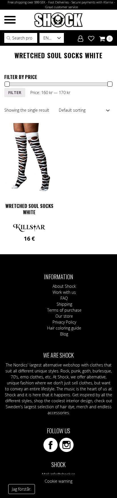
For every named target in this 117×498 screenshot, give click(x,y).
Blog (64, 334)
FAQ (64, 298)
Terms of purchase (64, 310)
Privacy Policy (64, 322)
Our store (64, 316)
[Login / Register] (80, 37)
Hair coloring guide (64, 328)
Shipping (64, 304)
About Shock (64, 286)
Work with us (64, 292)
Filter (14, 92)
